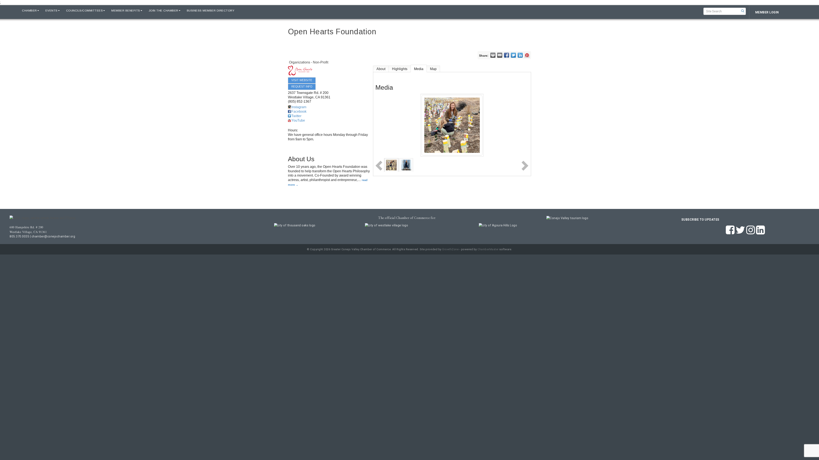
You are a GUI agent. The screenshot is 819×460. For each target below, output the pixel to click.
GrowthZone (450, 249)
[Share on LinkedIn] (520, 55)
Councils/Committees (84, 10)
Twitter (296, 116)
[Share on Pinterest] (527, 55)
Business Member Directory (211, 10)
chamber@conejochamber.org (53, 236)
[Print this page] (492, 55)
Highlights (399, 69)
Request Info (301, 86)
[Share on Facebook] (506, 55)
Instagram (298, 107)
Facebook (298, 111)
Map (433, 69)
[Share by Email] (499, 55)
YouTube (298, 120)
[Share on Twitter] (513, 55)
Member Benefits (125, 10)
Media (418, 69)
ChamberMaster (488, 249)
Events (51, 10)
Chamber (29, 10)
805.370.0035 (19, 236)
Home (11, 10)
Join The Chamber (163, 10)
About (380, 69)
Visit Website (301, 80)
